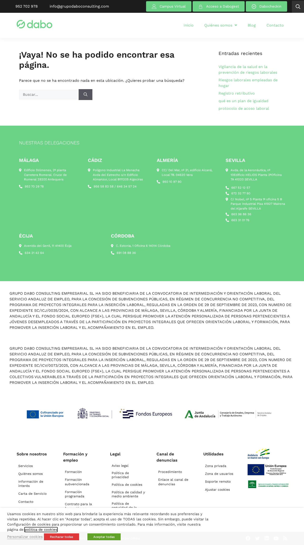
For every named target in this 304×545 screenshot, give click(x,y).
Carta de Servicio (32, 493)
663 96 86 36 (241, 214)
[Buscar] (85, 94)
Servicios (25, 466)
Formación (73, 472)
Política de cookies (127, 484)
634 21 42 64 (34, 253)
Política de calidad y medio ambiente (128, 494)
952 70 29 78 (34, 186)
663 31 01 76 (240, 220)
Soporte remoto (218, 481)
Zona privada (215, 466)
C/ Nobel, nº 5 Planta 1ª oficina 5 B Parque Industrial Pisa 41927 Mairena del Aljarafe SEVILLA (258, 203)
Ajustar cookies (217, 489)
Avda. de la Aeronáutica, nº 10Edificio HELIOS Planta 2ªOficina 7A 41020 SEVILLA (256, 174)
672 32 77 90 (240, 193)
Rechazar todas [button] (61, 537)
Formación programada (74, 494)
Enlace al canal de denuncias (173, 482)
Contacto (25, 502)
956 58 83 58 (104, 186)
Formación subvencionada (77, 482)
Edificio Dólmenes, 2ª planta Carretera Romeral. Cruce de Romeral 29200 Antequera (45, 174)
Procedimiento (170, 472)
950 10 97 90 (171, 181)
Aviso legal (120, 465)
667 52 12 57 (240, 187)
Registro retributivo (236, 93)
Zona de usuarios (219, 474)
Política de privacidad (120, 475)
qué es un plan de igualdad (243, 101)
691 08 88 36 (126, 253)
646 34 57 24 (127, 186)
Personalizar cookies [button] (25, 537)
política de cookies (41, 529)
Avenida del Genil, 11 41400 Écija (47, 245)
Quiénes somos (30, 474)
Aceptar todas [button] (104, 537)
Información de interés (30, 484)
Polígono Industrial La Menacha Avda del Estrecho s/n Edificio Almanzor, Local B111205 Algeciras (118, 174)
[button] (298, 7)
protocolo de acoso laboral (243, 108)
